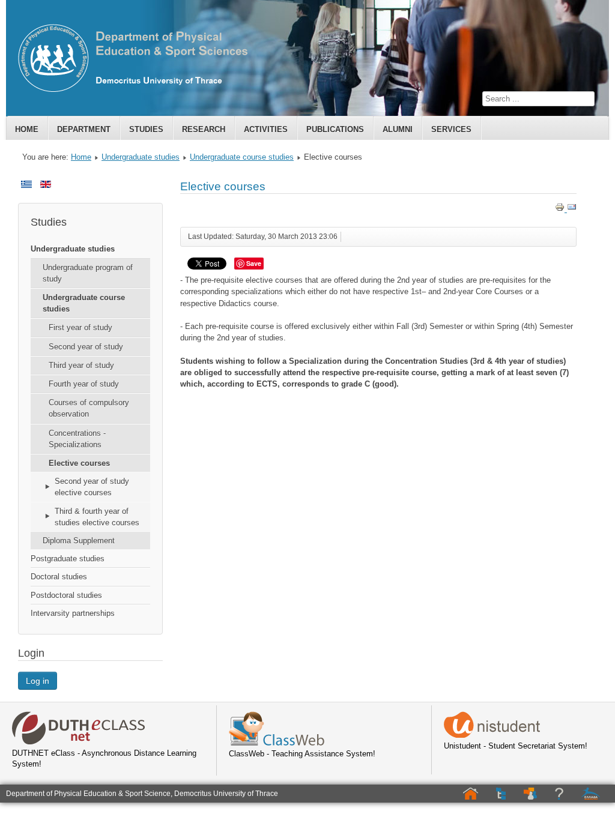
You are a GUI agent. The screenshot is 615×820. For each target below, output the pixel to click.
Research (203, 129)
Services (451, 129)
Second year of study (86, 346)
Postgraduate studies (68, 558)
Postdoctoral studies (66, 595)
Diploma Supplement (79, 540)
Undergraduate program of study (88, 273)
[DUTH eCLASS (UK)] (78, 742)
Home (26, 129)
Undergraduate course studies (242, 156)
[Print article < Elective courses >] (561, 209)
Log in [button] (37, 681)
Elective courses (79, 463)
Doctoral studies (59, 576)
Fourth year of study (84, 383)
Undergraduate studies (140, 156)
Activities (266, 129)
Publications (335, 129)
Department (84, 129)
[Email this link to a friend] (572, 209)
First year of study (80, 327)
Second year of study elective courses (92, 487)
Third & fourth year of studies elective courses (97, 517)
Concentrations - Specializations (77, 439)
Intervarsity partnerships (73, 613)
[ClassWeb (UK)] (276, 742)
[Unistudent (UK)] (492, 735)
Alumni (398, 129)
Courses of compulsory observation (89, 408)
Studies (146, 129)
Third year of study (81, 365)
